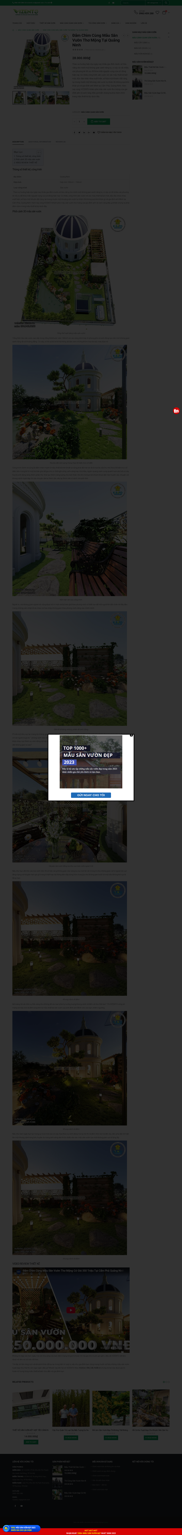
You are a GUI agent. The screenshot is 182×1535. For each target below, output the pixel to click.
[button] (176, 410)
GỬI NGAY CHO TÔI (91, 795)
